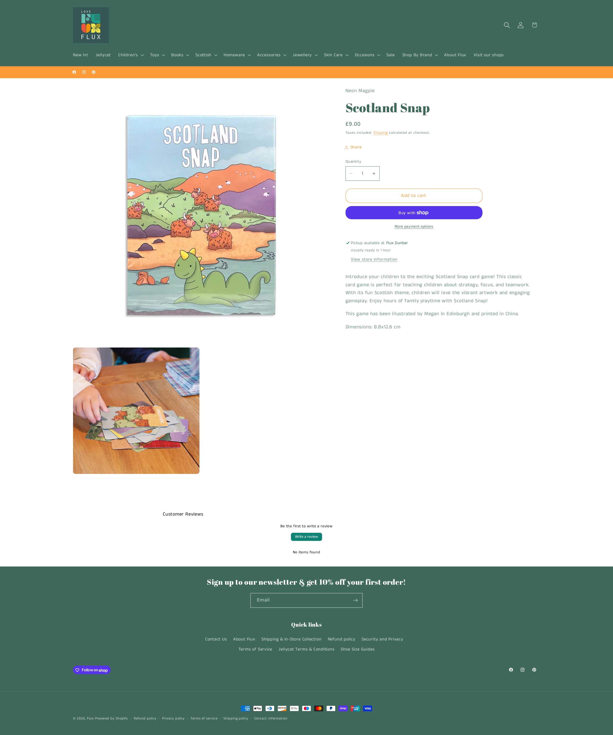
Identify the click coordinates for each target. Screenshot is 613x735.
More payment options (414, 226)
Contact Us (216, 639)
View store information (374, 259)
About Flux (244, 639)
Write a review (306, 536)
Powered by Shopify (111, 718)
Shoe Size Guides (358, 649)
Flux (90, 718)
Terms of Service (255, 649)
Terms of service (204, 718)
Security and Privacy (382, 639)
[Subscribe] (355, 600)
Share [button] (356, 147)
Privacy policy (173, 718)
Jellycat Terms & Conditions (306, 649)
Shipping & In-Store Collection (291, 639)
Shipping (380, 132)
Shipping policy (235, 718)
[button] (131, 55)
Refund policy (341, 639)
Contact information (271, 718)
